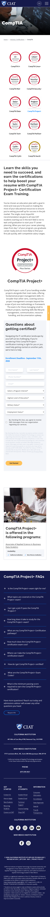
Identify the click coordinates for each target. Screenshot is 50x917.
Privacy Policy (37, 859)
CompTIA (30, 39)
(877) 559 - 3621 (25, 859)
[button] (48, 313)
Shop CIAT (21, 812)
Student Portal (22, 795)
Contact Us (7, 795)
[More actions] (39, 3)
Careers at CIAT (9, 812)
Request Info (12, 713)
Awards (35, 806)
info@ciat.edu (12, 859)
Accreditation (37, 799)
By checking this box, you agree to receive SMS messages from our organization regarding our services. (25, 422)
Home (6, 39)
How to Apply (8, 798)
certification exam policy (11, 895)
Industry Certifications (17, 39)
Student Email (22, 798)
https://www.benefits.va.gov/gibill (14, 882)
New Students (8, 802)
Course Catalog (23, 809)
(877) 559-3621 (25, 772)
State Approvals (38, 803)
